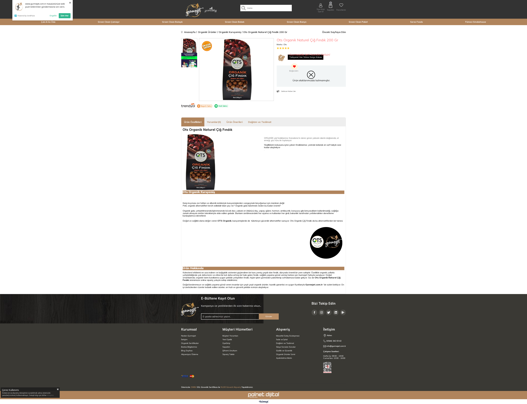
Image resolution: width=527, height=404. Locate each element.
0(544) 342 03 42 (333, 341)
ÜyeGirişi (226, 343)
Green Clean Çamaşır (109, 22)
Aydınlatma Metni (284, 358)
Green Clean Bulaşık (172, 22)
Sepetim (226, 347)
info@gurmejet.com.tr (336, 346)
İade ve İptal (282, 339)
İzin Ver (65, 15)
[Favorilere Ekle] (293, 68)
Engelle (53, 15)
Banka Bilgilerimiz (189, 347)
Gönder (268, 316)
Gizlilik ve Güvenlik (284, 350)
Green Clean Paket (358, 22)
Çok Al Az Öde (48, 22)
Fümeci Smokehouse (475, 22)
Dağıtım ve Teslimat (259, 122)
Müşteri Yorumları (230, 336)
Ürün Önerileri (234, 122)
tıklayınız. (50, 395)
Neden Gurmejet (188, 336)
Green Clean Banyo (296, 22)
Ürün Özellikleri (193, 122)
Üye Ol (320, 12)
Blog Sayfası (187, 350)
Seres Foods (416, 22)
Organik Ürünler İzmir (285, 354)
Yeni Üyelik (227, 339)
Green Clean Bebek (234, 22)
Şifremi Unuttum (229, 350)
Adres (329, 335)
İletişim (184, 339)
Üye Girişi (321, 9)
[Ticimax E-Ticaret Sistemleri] (263, 402)
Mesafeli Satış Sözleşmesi (287, 336)
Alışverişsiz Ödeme (189, 354)
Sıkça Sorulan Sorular (286, 347)
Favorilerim (341, 10)
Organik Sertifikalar (190, 343)
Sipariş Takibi (228, 354)
